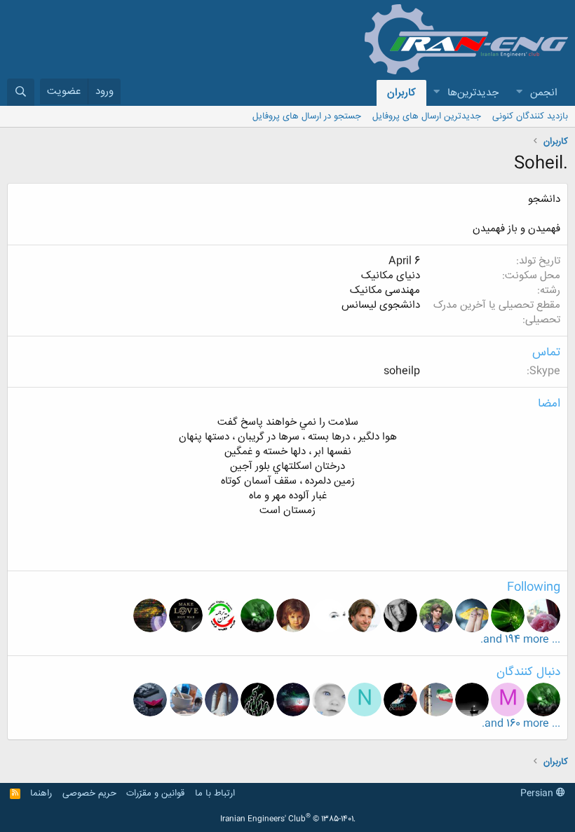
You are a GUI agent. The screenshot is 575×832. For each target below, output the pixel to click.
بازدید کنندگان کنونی (530, 116)
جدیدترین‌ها (473, 93)
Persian (538, 793)
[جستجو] (20, 92)
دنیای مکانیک (390, 276)
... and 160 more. (521, 723)
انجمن (543, 93)
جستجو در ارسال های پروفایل (306, 116)
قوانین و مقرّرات (155, 793)
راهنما (41, 793)
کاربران (401, 93)
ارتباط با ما (215, 793)
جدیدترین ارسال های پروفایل (426, 116)
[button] (519, 93)
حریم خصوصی (89, 793)
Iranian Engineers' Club (288, 819)
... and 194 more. (520, 639)
